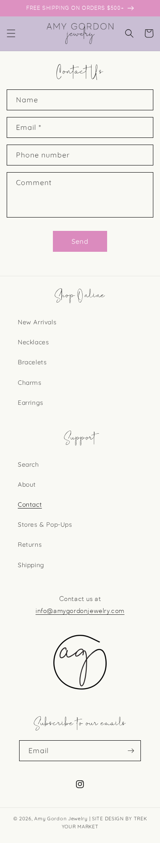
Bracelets (32, 362)
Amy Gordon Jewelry (61, 818)
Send (80, 241)
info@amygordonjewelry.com (80, 611)
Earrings (31, 403)
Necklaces (33, 342)
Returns (30, 544)
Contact (30, 504)
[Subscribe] (130, 750)
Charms (30, 383)
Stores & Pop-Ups (45, 524)
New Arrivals (37, 322)
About (27, 484)
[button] (11, 33)
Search (28, 464)
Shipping (31, 565)
